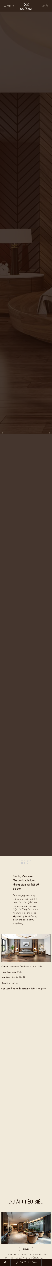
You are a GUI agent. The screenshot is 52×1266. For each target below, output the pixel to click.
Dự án (45, 5)
